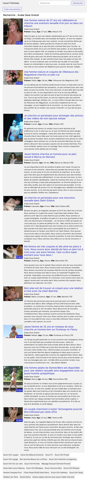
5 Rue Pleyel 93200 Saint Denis (36, 472)
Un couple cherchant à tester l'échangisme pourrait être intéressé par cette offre (53, 410)
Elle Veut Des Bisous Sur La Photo (33, 459)
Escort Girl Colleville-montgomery (63, 459)
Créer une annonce (12, 9)
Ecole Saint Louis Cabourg (13, 468)
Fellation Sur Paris (10, 477)
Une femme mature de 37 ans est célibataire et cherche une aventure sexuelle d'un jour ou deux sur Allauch (53, 23)
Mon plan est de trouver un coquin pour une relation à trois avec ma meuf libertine (53, 289)
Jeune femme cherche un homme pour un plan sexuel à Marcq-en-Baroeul (50, 155)
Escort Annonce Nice (53, 468)
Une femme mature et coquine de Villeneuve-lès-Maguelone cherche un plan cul (51, 73)
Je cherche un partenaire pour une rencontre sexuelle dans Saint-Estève (49, 199)
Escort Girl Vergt (76, 472)
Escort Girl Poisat (62, 455)
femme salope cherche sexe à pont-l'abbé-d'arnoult (53, 477)
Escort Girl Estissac (71, 468)
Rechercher (78, 3)
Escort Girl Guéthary (59, 472)
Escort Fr (49, 455)
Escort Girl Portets (32, 464)
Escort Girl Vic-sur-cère (13, 464)
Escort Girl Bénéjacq (34, 468)
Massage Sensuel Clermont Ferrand (56, 464)
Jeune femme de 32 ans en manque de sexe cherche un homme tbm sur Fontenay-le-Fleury (50, 328)
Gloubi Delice (25, 477)
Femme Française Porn (12, 472)
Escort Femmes (11, 3)
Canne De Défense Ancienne (32, 455)
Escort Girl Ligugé (10, 459)
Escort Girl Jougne (10, 455)
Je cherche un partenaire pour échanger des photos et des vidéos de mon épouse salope (53, 117)
